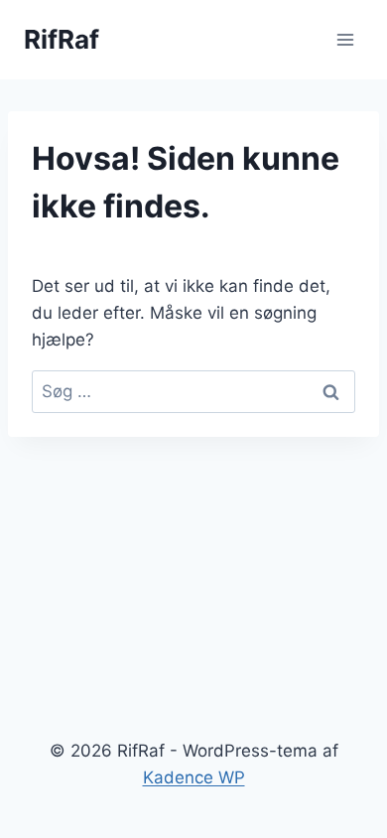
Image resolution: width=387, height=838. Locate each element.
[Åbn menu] (344, 39)
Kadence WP (194, 777)
